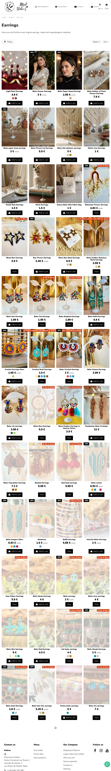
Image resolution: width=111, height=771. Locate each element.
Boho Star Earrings (14, 649)
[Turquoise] (44, 376)
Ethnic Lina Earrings (96, 148)
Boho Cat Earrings (42, 316)
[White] (68, 98)
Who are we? (69, 757)
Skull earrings (69, 596)
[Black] (16, 98)
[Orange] (92, 490)
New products (40, 757)
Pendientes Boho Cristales (96, 426)
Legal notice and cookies (73, 754)
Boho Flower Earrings (42, 91)
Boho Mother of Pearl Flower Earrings (96, 92)
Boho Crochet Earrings (69, 369)
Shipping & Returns (71, 750)
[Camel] (70, 98)
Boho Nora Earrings (41, 426)
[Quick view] (25, 59)
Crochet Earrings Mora (14, 369)
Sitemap (66, 769)
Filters (9, 41)
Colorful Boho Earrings (96, 539)
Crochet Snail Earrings (41, 369)
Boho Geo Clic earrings (42, 706)
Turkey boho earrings (69, 706)
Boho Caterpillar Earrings (15, 483)
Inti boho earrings (69, 649)
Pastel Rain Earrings (14, 205)
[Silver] (68, 155)
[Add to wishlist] (25, 55)
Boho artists (96, 483)
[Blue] (42, 376)
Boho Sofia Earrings (96, 316)
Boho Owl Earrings (14, 316)
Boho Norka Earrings (42, 596)
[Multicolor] (94, 267)
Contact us (67, 765)
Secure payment (70, 761)
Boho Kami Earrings (14, 706)
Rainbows (42, 539)
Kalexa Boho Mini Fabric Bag (69, 205)
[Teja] (47, 376)
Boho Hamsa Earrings (96, 369)
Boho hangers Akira (14, 539)
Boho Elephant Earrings (69, 316)
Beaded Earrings (42, 483)
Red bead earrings (69, 483)
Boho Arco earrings (96, 596)
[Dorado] (70, 155)
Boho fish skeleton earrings (69, 148)
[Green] (13, 376)
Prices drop (38, 754)
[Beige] (36, 376)
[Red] (13, 98)
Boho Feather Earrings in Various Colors (69, 427)
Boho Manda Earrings (96, 649)
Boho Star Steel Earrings (69, 258)
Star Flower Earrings (42, 258)
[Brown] (13, 490)
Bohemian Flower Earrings (96, 205)
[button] (61, 7)
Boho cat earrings (14, 426)
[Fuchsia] (100, 490)
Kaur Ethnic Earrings (14, 596)
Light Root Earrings (14, 91)
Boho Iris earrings (96, 706)
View (96, 213)
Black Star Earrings (14, 258)
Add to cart (16, 103)
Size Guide (38, 750)
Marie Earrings (42, 205)
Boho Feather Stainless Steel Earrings (96, 259)
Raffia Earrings (69, 539)
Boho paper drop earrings (15, 148)
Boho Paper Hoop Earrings (69, 91)
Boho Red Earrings (42, 649)
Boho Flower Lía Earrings (42, 148)
